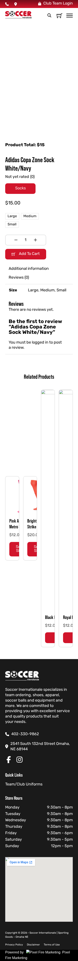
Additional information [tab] (29, 269)
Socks (20, 188)
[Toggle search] (49, 15)
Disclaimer (33, 945)
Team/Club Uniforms (23, 784)
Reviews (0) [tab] (19, 278)
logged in (40, 343)
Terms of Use (52, 945)
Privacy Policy (14, 945)
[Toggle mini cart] (59, 16)
